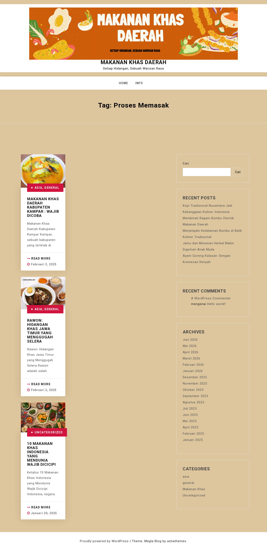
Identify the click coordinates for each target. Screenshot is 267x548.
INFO (139, 83)
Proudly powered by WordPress (105, 541)
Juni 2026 (190, 340)
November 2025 (195, 383)
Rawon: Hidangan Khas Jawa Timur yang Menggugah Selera (40, 330)
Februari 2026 (193, 365)
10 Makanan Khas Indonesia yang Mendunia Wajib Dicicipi (41, 454)
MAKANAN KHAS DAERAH (133, 62)
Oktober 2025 (193, 390)
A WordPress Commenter (211, 298)
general (51, 187)
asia (38, 187)
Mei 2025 (190, 421)
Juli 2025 (190, 408)
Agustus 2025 (193, 402)
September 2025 (195, 396)
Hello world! (216, 304)
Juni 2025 (190, 415)
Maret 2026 (191, 358)
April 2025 (190, 427)
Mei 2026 (190, 346)
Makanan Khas (194, 489)
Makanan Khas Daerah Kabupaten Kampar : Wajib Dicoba (43, 207)
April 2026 (190, 352)
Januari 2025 (193, 440)
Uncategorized (49, 432)
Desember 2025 (195, 377)
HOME (123, 83)
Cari (186, 163)
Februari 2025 (193, 433)
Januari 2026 (193, 371)
